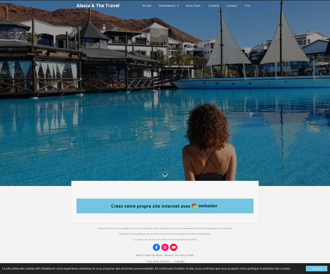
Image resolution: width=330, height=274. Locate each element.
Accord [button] (317, 268)
